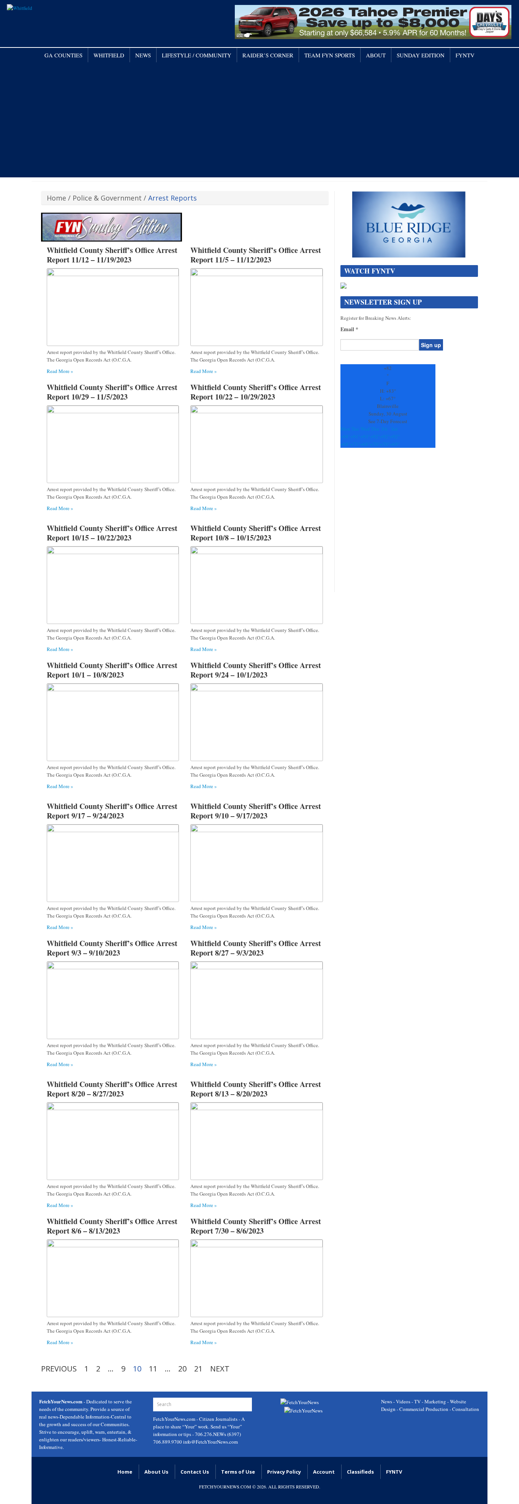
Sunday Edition (421, 55)
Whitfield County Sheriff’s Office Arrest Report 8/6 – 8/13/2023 (112, 1226)
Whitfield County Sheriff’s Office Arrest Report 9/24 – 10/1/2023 (255, 670)
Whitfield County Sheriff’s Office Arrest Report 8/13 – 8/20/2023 (255, 1089)
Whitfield (108, 55)
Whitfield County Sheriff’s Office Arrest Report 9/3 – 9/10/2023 (112, 948)
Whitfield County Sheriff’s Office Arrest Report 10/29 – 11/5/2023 (112, 392)
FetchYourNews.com (174, 1419)
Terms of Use (238, 1471)
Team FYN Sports (329, 55)
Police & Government (107, 197)
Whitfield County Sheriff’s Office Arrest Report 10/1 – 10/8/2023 (112, 670)
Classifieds (360, 1471)
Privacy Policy (284, 1471)
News (143, 55)
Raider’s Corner (267, 55)
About (376, 55)
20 (182, 1369)
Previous (59, 1369)
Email (349, 329)
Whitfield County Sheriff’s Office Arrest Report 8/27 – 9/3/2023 (255, 948)
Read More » (60, 371)
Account (324, 1471)
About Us (156, 1471)
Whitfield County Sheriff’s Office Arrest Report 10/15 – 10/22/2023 (112, 533)
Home (56, 197)
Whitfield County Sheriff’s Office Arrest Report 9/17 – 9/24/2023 (112, 811)
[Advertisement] (259, 119)
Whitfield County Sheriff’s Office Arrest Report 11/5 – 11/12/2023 (255, 255)
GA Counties (63, 55)
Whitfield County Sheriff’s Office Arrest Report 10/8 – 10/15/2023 (255, 533)
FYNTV (465, 55)
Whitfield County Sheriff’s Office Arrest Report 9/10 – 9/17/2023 (255, 811)
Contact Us (194, 1471)
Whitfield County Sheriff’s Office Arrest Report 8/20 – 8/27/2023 (112, 1089)
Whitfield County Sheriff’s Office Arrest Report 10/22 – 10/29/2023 (255, 392)
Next (219, 1369)
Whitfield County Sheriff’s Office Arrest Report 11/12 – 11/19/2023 (112, 255)
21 (198, 1369)
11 (153, 1369)
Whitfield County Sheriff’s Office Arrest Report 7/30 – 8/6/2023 (255, 1226)
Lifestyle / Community (196, 55)
